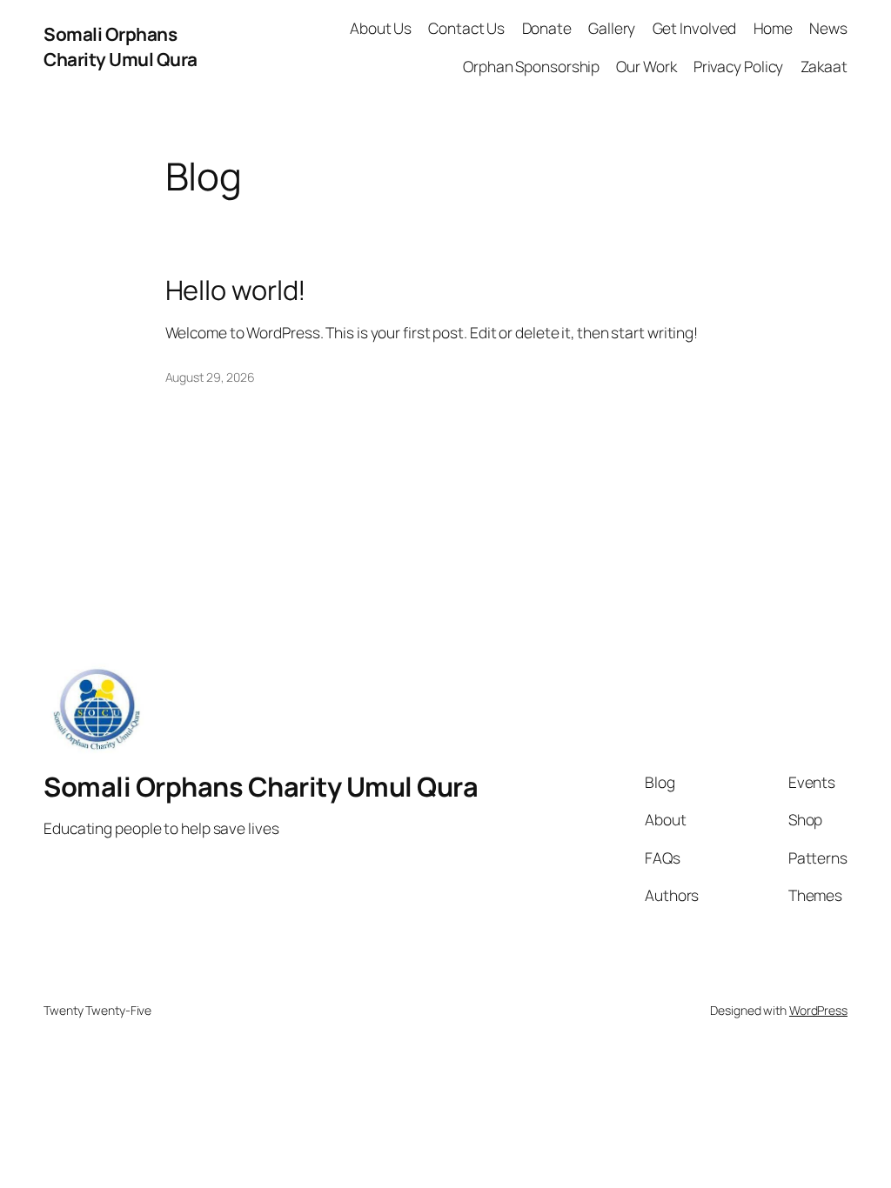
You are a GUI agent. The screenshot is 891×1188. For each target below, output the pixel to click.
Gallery (611, 27)
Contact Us (466, 27)
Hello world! (236, 290)
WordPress (818, 1010)
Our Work (646, 66)
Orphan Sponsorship (531, 66)
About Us (381, 27)
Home (774, 27)
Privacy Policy (738, 66)
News (828, 27)
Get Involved (695, 27)
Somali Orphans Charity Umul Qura (121, 46)
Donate (547, 27)
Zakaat (824, 66)
